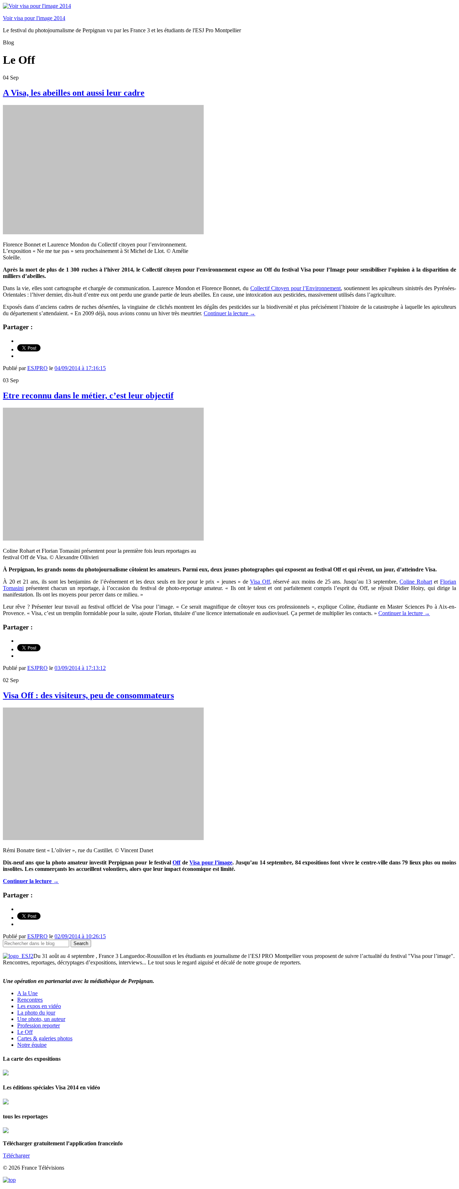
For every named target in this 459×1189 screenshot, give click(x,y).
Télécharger (16, 1155)
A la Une (27, 993)
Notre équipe (32, 1045)
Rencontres (30, 1000)
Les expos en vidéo (39, 1006)
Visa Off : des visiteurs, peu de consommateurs (88, 695)
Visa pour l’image (210, 862)
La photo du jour (36, 1013)
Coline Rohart (415, 582)
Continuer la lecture (229, 313)
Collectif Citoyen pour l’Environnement (295, 288)
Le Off (25, 1032)
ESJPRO (37, 368)
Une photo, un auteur (41, 1019)
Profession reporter (38, 1025)
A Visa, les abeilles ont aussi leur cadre (74, 92)
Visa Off (260, 582)
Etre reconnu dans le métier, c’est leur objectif (88, 395)
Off (176, 862)
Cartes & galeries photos (44, 1038)
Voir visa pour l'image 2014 (34, 18)
